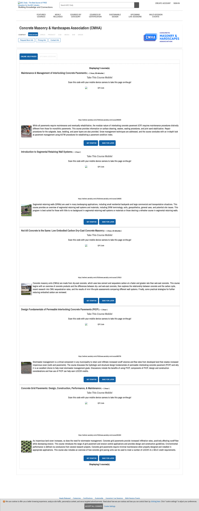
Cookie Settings (109, 506)
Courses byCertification (95, 15)
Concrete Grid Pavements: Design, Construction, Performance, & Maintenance (61, 388)
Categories (77, 498)
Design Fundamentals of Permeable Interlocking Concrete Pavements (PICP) (60, 309)
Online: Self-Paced (28, 56)
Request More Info (26, 40)
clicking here (155, 501)
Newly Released (65, 498)
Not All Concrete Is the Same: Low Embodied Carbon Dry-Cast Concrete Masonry (62, 230)
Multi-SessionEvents (155, 15)
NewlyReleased (57, 15)
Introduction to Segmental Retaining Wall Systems (46, 152)
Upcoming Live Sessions (114, 498)
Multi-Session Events (132, 498)
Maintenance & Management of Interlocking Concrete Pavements (54, 73)
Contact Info (54, 40)
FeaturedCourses (41, 15)
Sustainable (99, 498)
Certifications (88, 498)
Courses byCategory (75, 15)
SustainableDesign (115, 15)
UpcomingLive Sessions (135, 15)
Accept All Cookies (93, 506)
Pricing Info (41, 40)
